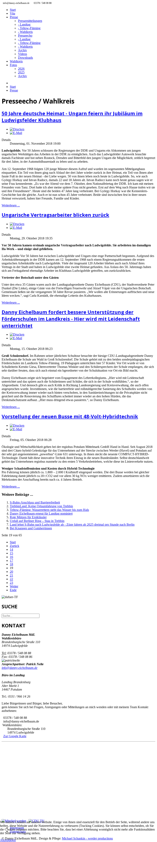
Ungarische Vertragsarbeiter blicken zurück (55, 214)
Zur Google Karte (14, 736)
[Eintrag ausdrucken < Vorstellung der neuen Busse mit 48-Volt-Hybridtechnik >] (17, 425)
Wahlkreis (16, 61)
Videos (22, 54)
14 (11, 549)
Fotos (13, 65)
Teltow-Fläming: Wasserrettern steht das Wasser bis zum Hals (49, 510)
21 (11, 575)
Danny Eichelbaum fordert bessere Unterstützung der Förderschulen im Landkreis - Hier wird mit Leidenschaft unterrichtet (71, 319)
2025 (21, 72)
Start (13, 9)
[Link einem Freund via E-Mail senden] (16, 133)
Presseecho (25, 35)
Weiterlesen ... (11, 205)
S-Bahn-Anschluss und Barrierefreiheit (35, 502)
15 (11, 553)
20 (11, 571)
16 (11, 557)
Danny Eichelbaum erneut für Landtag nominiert (41, 513)
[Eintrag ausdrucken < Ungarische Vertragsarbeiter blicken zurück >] (17, 224)
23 (11, 582)
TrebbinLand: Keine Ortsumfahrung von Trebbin (41, 506)
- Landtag (24, 24)
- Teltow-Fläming (29, 28)
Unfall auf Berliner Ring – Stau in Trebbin (37, 521)
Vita (12, 13)
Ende (13, 590)
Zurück (14, 546)
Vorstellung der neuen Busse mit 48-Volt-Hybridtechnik (70, 416)
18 (11, 564)
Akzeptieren (8, 840)
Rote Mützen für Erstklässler (28, 517)
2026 (21, 68)
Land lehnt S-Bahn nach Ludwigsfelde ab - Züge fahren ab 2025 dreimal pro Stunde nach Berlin (72, 524)
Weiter (14, 586)
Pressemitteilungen (30, 21)
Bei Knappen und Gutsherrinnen (31, 528)
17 (11, 560)
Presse (14, 17)
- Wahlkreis (25, 32)
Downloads (25, 57)
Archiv (22, 50)
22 (11, 579)
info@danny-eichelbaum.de (19, 668)
